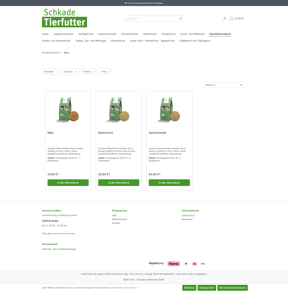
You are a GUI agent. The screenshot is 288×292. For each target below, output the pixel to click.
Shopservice (119, 210)
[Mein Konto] (224, 18)
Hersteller (49, 71)
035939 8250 (50, 220)
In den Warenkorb (68, 182)
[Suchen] (180, 18)
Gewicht (68, 71)
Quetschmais (157, 132)
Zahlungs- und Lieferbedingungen (59, 249)
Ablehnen (189, 287)
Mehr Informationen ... (129, 288)
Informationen (190, 210)
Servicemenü (50, 244)
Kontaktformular (67, 233)
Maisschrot (105, 132)
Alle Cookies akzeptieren (232, 287)
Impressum (187, 219)
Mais (51, 132)
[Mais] (68, 109)
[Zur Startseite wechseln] (64, 18)
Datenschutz (188, 215)
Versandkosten (136, 274)
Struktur (87, 71)
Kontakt (116, 223)
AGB (114, 215)
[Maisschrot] (118, 109)
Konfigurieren (207, 287)
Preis (104, 71)
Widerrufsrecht (119, 219)
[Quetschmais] (169, 109)
